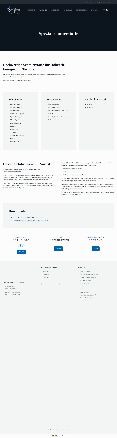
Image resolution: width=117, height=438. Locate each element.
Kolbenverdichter (85, 283)
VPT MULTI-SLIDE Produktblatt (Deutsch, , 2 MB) (27, 217)
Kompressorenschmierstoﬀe (88, 295)
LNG (81, 289)
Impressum (46, 271)
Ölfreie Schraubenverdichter (88, 277)
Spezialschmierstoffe (86, 298)
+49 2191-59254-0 (89, 2)
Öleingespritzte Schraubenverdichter (90, 274)
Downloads (46, 277)
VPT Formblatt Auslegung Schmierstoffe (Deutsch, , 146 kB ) (30, 220)
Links (44, 280)
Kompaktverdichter (85, 280)
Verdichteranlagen (85, 271)
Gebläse (82, 286)
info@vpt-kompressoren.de (104, 2)
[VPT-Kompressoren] (13, 10)
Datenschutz (46, 274)
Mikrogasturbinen (85, 292)
